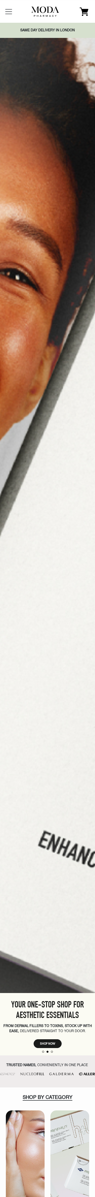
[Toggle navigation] (8, 11)
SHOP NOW (47, 1043)
